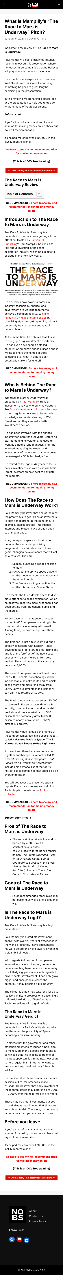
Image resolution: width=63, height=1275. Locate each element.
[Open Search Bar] (4, 4)
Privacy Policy (37, 1221)
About (33, 1211)
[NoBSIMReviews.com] (33, 4)
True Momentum (19, 409)
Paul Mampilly (30, 401)
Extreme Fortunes (47, 409)
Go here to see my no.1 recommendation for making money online (33, 206)
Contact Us (36, 1216)
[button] (37, 194)
